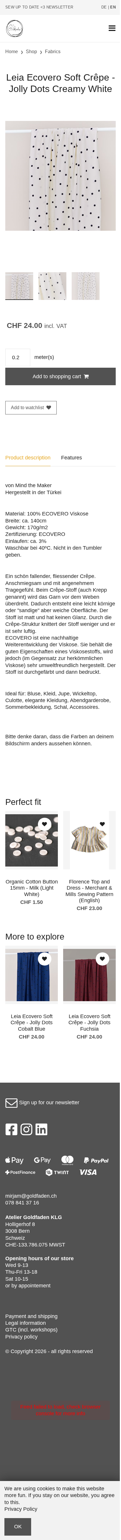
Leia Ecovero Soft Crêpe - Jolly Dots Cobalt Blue (32, 1022)
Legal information (25, 1323)
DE (104, 7)
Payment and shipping (31, 1316)
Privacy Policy (20, 1509)
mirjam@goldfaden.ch (31, 1196)
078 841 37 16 (22, 1203)
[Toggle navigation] (112, 28)
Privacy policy (21, 1337)
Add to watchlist (27, 407)
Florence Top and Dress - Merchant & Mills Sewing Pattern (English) (89, 891)
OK (18, 1526)
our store (62, 1258)
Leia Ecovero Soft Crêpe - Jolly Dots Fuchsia (89, 1022)
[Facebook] (11, 1131)
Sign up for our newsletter (48, 1102)
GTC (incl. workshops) (31, 1330)
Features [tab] (71, 458)
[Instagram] (26, 1131)
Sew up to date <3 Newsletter (39, 7)
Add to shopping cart (57, 376)
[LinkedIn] (41, 1131)
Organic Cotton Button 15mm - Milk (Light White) (32, 888)
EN (113, 7)
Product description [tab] (28, 458)
